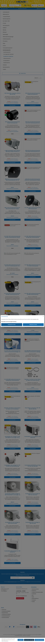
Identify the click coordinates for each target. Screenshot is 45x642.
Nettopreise (33, 324)
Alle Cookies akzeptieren (39, 639)
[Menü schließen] (43, 316)
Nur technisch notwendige (29, 639)
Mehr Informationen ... (5, 640)
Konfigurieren (20, 639)
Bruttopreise (12, 324)
